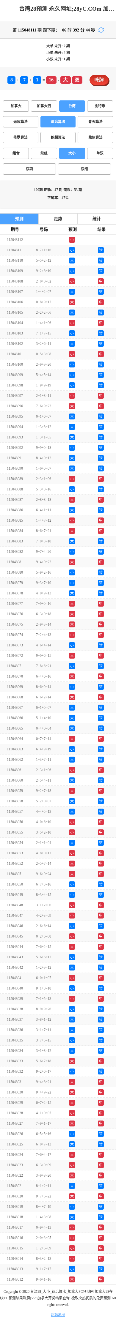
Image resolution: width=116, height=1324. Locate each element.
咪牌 (99, 79)
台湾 (72, 106)
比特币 (100, 106)
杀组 (44, 153)
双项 (29, 169)
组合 (16, 153)
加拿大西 (44, 106)
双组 (84, 169)
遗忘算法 (58, 122)
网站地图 (58, 1315)
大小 (72, 153)
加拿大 (16, 106)
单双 (100, 153)
